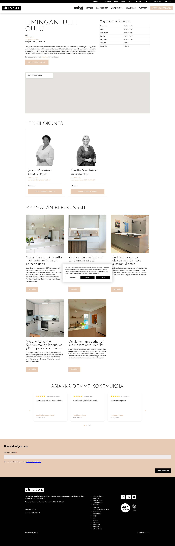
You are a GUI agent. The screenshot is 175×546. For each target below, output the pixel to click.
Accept (103, 277)
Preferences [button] (96, 273)
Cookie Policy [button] (102, 271)
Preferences (72, 277)
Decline (87, 277)
